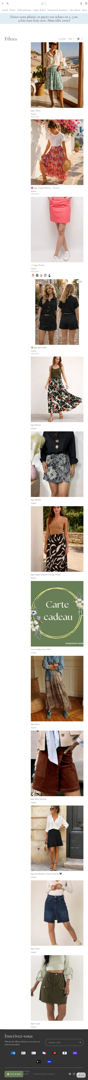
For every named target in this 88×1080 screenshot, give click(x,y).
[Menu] (2, 3)
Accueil (5, 10)
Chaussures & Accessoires (57, 10)
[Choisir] (80, 104)
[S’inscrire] (80, 1042)
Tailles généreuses (24, 10)
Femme (12, 10)
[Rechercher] (7, 3)
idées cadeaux (75, 10)
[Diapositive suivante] (80, 229)
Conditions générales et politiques (44, 1074)
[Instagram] (74, 1074)
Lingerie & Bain (39, 10)
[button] (71, 38)
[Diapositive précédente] (34, 229)
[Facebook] (70, 1074)
